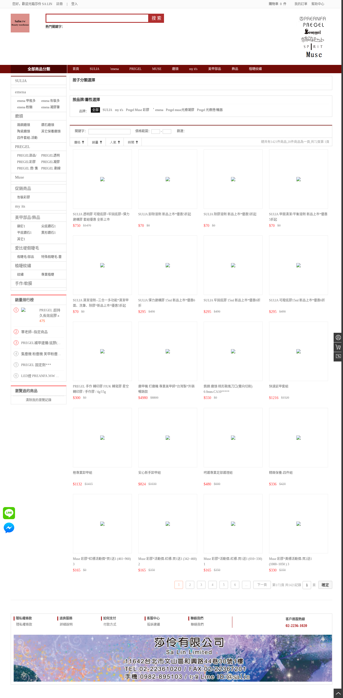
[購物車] (338, 347)
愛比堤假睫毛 (27, 248)
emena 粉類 (24, 107)
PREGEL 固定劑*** (36, 365)
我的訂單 (300, 4)
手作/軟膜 (23, 283)
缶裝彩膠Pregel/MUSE (26, 198)
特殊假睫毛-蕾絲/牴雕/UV (51, 257)
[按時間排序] (132, 142)
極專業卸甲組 (82, 473)
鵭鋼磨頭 (23, 125)
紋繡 (20, 274)
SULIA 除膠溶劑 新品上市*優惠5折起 (230, 214)
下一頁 (262, 585)
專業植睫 (47, 274)
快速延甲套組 (278, 386)
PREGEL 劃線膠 (51, 169)
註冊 (59, 4)
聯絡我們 (197, 624)
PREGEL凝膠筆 (50, 162)
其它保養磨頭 (51, 131)
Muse (19, 177)
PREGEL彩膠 (26, 162)
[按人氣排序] (115, 142)
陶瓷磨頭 (23, 131)
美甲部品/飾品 (27, 217)
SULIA (21, 81)
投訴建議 (153, 624)
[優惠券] (338, 356)
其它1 (21, 239)
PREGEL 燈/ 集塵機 (27, 169)
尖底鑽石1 (48, 226)
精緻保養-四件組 (281, 473)
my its (20, 206)
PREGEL (22, 147)
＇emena (157, 110)
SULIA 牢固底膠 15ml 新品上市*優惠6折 (232, 300)
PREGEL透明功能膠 (50, 156)
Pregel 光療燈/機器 (210, 110)
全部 (95, 110)
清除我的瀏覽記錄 (38, 400)
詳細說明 (66, 624)
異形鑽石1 (48, 233)
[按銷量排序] (97, 142)
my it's (119, 110)
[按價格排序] (79, 142)
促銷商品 (23, 188)
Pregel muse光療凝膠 (180, 110)
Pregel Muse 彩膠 (137, 110)
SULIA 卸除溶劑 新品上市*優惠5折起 (164, 214)
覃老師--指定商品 (34, 332)
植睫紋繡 (23, 266)
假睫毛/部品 (25, 257)
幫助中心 (317, 4)
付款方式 (109, 624)
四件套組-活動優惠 (27, 138)
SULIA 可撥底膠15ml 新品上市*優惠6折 (297, 300)
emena (20, 92)
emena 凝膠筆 (50, 107)
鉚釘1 (21, 226)
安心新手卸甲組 (149, 473)
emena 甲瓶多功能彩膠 (26, 101)
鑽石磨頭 (47, 125)
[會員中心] (338, 337)
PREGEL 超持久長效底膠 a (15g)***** (49, 315)
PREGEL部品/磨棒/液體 (26, 156)
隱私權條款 (23, 624)
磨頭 (19, 116)
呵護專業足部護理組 (218, 473)
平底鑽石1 (24, 233)
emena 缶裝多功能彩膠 (50, 101)
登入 (74, 4)
